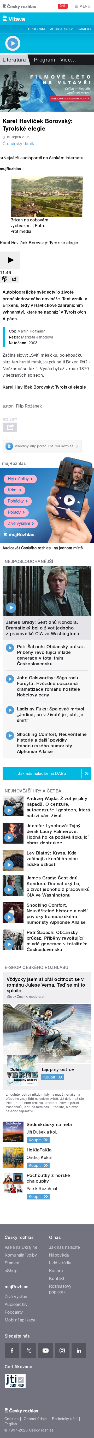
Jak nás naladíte (64, 1247)
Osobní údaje (35, 1419)
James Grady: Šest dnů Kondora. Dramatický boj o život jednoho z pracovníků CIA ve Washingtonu (42, 628)
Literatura (14, 60)
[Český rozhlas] (19, 6)
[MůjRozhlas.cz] (10, 169)
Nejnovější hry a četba (33, 791)
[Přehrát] (10, 260)
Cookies (11, 1419)
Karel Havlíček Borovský (28, 387)
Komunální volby (21, 1255)
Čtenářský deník (18, 143)
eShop (11, 1270)
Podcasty (14, 1312)
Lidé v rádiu (60, 1262)
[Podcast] (4, 279)
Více (68, 60)
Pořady (14, 512)
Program (36, 29)
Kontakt (56, 1278)
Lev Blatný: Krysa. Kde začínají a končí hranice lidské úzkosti (52, 858)
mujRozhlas (14, 463)
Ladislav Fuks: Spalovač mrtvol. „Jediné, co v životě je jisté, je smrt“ (51, 714)
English (10, 1424)
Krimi (12, 489)
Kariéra (56, 1270)
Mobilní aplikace (20, 1320)
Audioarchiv (61, 29)
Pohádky (16, 501)
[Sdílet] (14, 279)
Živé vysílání (19, 523)
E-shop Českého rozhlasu (36, 967)
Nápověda (59, 1255)
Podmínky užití (65, 1419)
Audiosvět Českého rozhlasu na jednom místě (43, 548)
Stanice (12, 1262)
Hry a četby (18, 478)
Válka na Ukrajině (21, 1247)
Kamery (84, 29)
